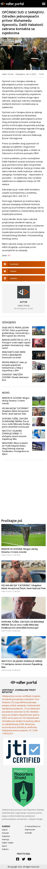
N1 (9, 255)
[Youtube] (29, 859)
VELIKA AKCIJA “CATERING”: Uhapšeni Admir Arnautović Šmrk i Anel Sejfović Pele (15, 411)
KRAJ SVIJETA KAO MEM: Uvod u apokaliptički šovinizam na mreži (14, 355)
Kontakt (28, 832)
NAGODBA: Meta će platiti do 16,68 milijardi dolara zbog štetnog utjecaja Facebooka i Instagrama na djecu (15, 448)
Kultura (5, 849)
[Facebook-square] (17, 859)
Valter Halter (8, 842)
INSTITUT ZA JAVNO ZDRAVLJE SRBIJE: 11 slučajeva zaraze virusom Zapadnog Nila (14, 434)
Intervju (5, 839)
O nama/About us (32, 826)
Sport (4, 846)
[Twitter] (23, 859)
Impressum (30, 829)
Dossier (5, 833)
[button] (43, 3)
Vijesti (4, 829)
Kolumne (6, 836)
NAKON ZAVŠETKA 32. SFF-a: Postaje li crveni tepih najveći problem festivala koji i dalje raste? (16, 343)
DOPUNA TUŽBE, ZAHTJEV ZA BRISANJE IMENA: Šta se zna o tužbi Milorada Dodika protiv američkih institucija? (16, 422)
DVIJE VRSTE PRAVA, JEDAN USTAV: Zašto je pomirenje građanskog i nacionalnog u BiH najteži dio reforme (16, 331)
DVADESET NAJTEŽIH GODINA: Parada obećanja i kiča (15, 377)
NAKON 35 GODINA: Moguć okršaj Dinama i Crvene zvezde (16, 400)
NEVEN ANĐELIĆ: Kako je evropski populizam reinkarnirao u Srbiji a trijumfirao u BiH (14, 366)
